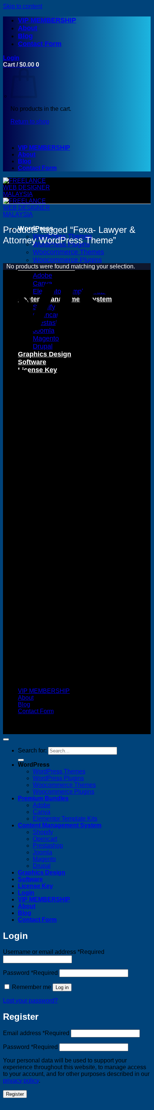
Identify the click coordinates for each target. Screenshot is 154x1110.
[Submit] (21, 760)
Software (30, 879)
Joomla (42, 852)
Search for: (32, 750)
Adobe (41, 805)
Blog (25, 36)
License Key (35, 886)
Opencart (45, 839)
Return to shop (29, 121)
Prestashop (48, 845)
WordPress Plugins (58, 778)
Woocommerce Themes (64, 785)
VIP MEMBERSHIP (47, 20)
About (27, 28)
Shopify (43, 832)
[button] (11, 58)
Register (15, 1094)
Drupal (43, 346)
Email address (36, 1033)
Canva (41, 812)
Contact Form (40, 44)
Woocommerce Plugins (63, 791)
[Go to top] (6, 739)
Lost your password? (30, 1000)
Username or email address (53, 952)
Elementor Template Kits (65, 818)
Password (30, 973)
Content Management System (59, 825)
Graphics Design (41, 872)
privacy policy (21, 1080)
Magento (44, 859)
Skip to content (22, 6)
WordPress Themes (59, 771)
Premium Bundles (43, 798)
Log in (62, 987)
